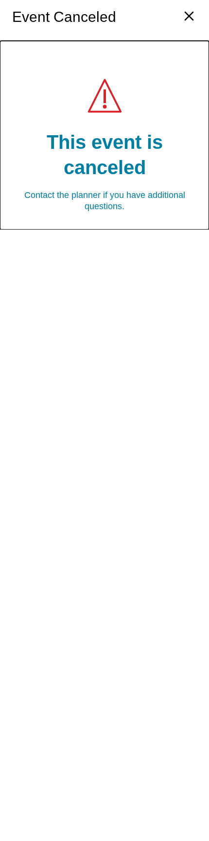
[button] (189, 17)
